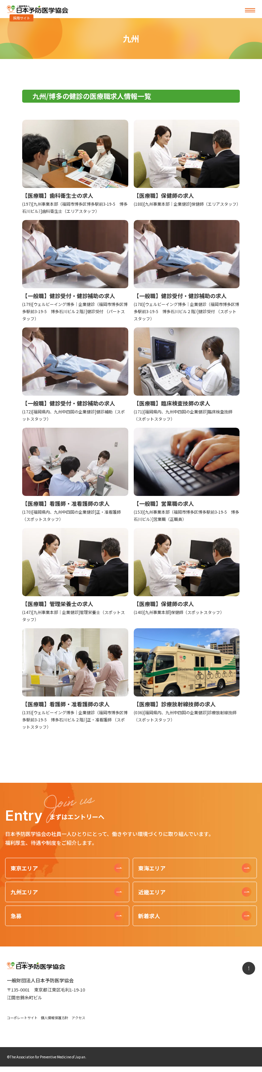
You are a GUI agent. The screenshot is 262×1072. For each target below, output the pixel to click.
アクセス (78, 1017)
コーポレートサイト (22, 1017)
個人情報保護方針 (54, 1017)
